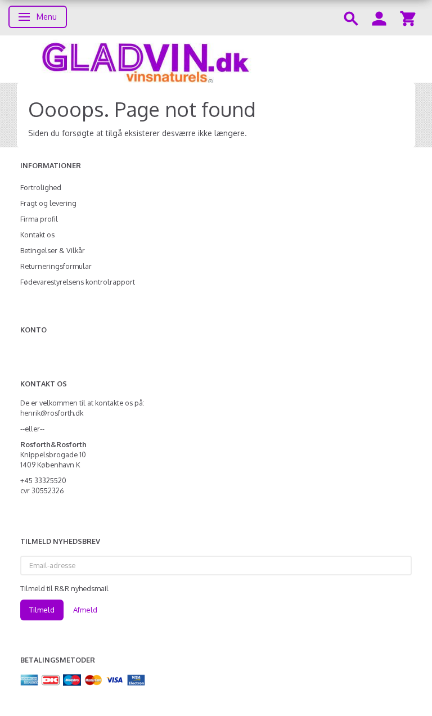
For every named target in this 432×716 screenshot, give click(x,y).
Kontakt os (37, 234)
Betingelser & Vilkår (52, 250)
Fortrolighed (40, 187)
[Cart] (408, 17)
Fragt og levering (48, 203)
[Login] (379, 17)
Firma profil (39, 218)
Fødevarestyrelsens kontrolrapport (77, 281)
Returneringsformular (56, 266)
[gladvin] (216, 59)
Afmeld (85, 609)
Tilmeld (42, 609)
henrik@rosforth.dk (51, 412)
